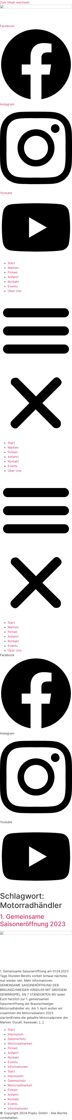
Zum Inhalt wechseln (15, 2)
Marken (13, 268)
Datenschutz (17, 1039)
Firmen (12, 272)
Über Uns (14, 291)
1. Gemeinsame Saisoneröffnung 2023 (33, 920)
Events (12, 286)
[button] (36, 366)
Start (11, 263)
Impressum (15, 1034)
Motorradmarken (20, 1043)
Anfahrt (13, 277)
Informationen (18, 1067)
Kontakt (13, 282)
